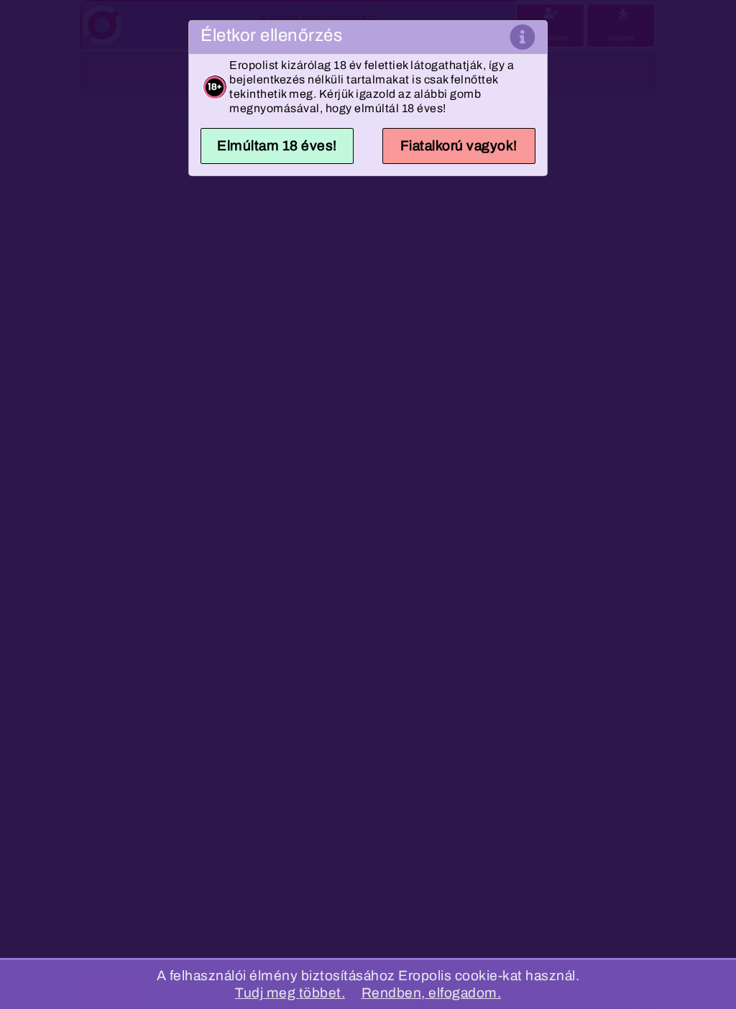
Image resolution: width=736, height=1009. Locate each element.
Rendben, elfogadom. (432, 992)
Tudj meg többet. (290, 992)
